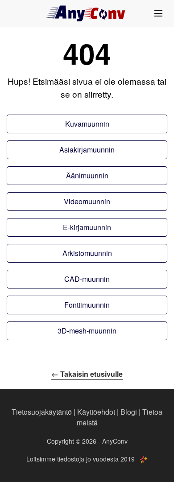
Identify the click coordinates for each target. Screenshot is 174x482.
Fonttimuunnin (87, 305)
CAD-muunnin (87, 279)
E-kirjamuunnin (87, 227)
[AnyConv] (87, 13)
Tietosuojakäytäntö (42, 412)
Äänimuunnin (87, 175)
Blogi (128, 412)
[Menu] (158, 13)
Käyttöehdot (96, 412)
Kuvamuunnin (87, 124)
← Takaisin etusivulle (87, 374)
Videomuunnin (87, 201)
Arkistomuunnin (87, 253)
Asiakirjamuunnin (87, 149)
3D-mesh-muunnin (87, 330)
